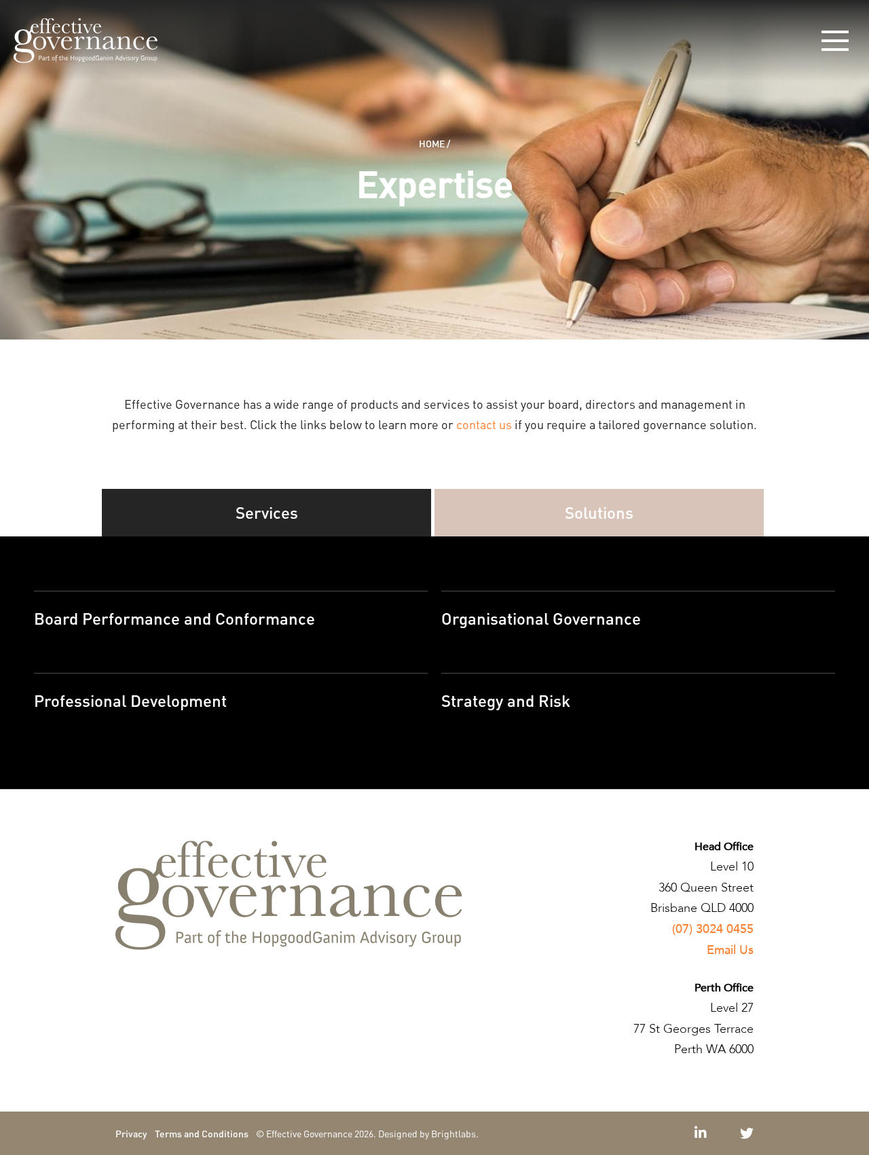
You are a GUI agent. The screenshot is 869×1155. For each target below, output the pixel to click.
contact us (484, 424)
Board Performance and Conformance (174, 618)
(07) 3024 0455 (713, 929)
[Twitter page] (747, 1133)
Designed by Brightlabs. (428, 1133)
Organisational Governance (541, 618)
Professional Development (130, 700)
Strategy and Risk (505, 700)
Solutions (599, 512)
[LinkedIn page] (702, 1133)
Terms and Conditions (201, 1133)
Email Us (730, 950)
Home (432, 143)
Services (267, 512)
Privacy (131, 1133)
